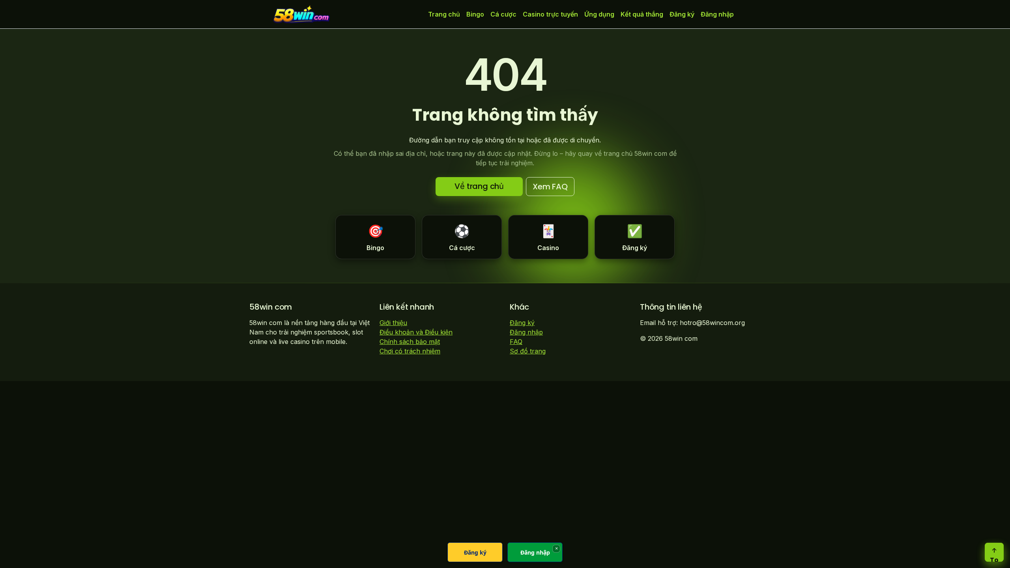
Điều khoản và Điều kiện (416, 332)
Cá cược (503, 14)
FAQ (516, 342)
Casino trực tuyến (550, 14)
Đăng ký (682, 14)
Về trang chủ (479, 186)
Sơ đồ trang (528, 351)
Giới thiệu (393, 323)
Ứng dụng (599, 14)
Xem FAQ (550, 186)
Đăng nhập (717, 14)
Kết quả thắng (642, 14)
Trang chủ (444, 14)
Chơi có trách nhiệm (410, 351)
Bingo (475, 14)
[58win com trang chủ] (301, 14)
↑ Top (994, 554)
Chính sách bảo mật (410, 342)
